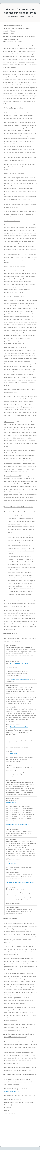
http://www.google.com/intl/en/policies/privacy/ (20, 882)
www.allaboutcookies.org (21, 366)
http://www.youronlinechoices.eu (14, 344)
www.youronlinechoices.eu (12, 1030)
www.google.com (11, 802)
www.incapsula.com (11, 753)
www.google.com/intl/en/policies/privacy (18, 824)
